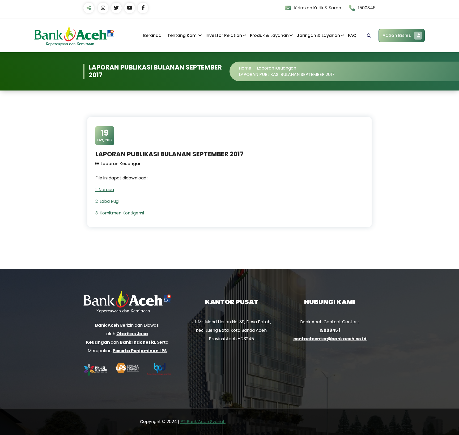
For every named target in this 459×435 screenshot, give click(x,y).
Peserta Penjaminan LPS (140, 351)
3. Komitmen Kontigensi (119, 213)
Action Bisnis (396, 35)
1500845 (329, 330)
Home (245, 68)
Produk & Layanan (269, 35)
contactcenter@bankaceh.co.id (330, 339)
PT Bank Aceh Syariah (203, 422)
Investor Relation (224, 35)
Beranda (152, 35)
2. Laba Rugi (107, 201)
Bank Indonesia (137, 342)
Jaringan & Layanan (318, 35)
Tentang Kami (182, 35)
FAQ (352, 35)
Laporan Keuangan (276, 68)
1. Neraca (104, 190)
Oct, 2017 (104, 135)
